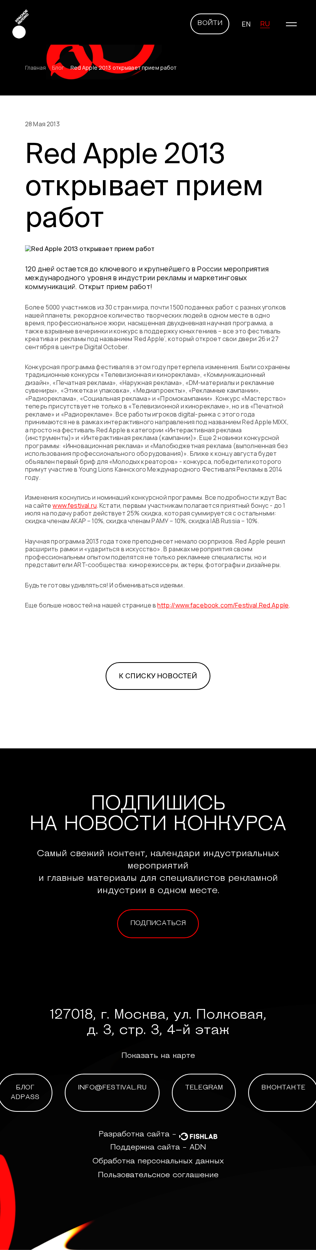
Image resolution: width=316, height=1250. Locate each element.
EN (246, 23)
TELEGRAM (204, 1087)
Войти (209, 23)
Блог (58, 68)
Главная (35, 68)
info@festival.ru (112, 1087)
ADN (198, 1147)
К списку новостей (158, 676)
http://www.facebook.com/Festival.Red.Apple (223, 605)
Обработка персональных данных (158, 1161)
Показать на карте (158, 1056)
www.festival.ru (74, 505)
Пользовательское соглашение (158, 1175)
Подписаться (158, 923)
